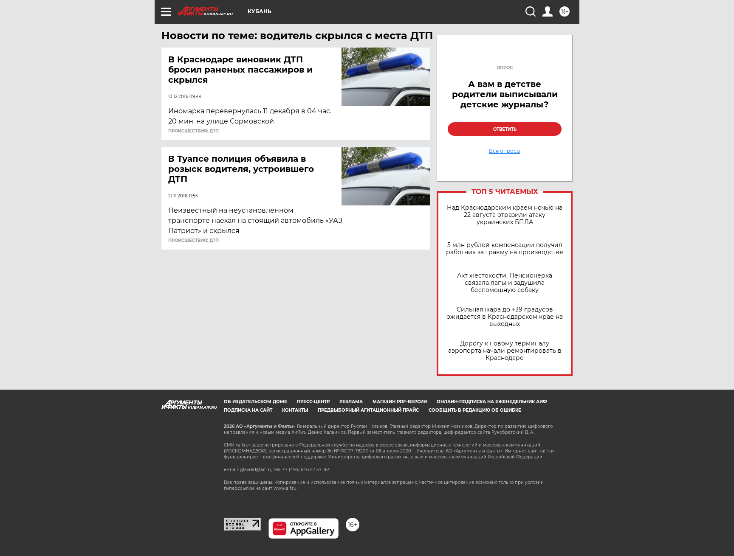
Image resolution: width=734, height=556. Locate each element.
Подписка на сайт (248, 410)
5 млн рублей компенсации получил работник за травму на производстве (504, 248)
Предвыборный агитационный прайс (368, 410)
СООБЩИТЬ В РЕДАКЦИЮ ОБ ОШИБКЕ (475, 410)
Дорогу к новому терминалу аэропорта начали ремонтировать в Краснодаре (505, 351)
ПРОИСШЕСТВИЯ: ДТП (193, 131)
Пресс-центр (313, 401)
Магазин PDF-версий (400, 401)
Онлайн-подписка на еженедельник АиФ (492, 401)
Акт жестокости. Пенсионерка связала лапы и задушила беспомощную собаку (504, 283)
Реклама (351, 401)
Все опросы (504, 151)
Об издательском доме (255, 401)
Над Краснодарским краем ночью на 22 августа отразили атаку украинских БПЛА (504, 215)
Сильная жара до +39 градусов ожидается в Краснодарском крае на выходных (504, 317)
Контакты (295, 410)
